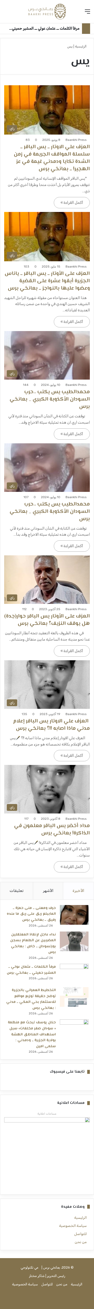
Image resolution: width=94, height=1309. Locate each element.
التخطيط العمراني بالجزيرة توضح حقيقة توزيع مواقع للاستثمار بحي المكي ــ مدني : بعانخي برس (31, 999)
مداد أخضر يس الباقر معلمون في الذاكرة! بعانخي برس (52, 829)
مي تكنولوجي (29, 1267)
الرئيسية (81, 46)
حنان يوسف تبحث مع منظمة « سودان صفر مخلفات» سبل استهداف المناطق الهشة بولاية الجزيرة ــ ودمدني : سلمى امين (32, 1034)
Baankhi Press (76, 140)
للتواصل (80, 1234)
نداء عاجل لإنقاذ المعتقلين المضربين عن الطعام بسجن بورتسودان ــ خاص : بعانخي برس (33, 943)
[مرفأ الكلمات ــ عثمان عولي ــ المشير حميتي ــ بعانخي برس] (74, 973)
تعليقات (17, 890)
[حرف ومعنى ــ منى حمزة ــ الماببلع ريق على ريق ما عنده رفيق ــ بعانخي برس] (74, 915)
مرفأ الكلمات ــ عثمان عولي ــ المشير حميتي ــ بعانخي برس (31, 970)
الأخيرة (78, 890)
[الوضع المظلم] (6, 13)
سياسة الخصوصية (73, 1225)
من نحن (81, 1242)
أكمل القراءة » (72, 202)
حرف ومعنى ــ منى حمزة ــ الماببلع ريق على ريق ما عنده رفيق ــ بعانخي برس (31, 914)
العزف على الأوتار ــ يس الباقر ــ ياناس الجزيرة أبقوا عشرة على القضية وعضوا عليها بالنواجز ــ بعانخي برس (47, 281)
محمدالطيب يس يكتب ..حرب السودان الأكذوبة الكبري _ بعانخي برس (50, 399)
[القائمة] (87, 13)
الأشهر (48, 890)
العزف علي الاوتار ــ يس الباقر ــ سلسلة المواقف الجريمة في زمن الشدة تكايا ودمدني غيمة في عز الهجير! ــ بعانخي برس (52, 158)
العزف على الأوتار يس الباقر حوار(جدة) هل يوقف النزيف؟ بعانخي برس (47, 620)
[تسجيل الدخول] (15, 13)
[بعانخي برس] (47, 11)
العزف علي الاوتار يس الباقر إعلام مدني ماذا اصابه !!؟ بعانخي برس (51, 725)
